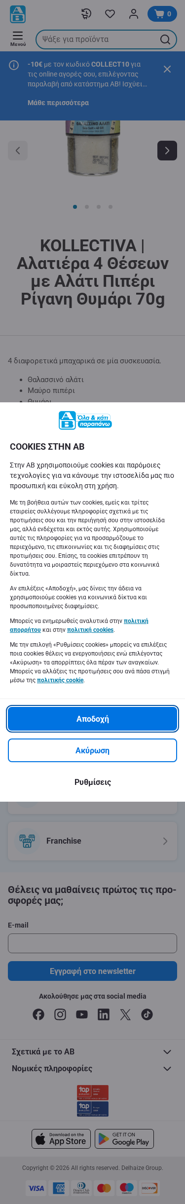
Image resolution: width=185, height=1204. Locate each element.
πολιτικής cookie (60, 680)
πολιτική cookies (90, 629)
